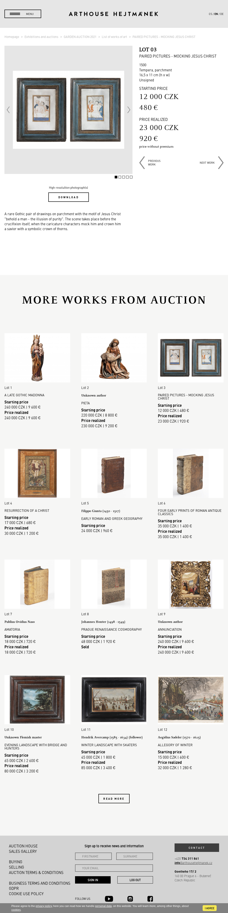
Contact (197, 848)
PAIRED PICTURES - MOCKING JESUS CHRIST (163, 36)
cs (210, 14)
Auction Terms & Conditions (36, 872)
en (216, 14)
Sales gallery (23, 851)
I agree (209, 908)
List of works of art (115, 36)
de (222, 14)
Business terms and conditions (39, 883)
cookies (16, 909)
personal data (103, 906)
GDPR (14, 888)
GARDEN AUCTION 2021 (80, 36)
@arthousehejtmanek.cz (193, 863)
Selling (16, 867)
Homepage (12, 36)
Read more (113, 799)
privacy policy (44, 906)
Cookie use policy (26, 893)
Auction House (23, 846)
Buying (15, 861)
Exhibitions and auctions (41, 36)
